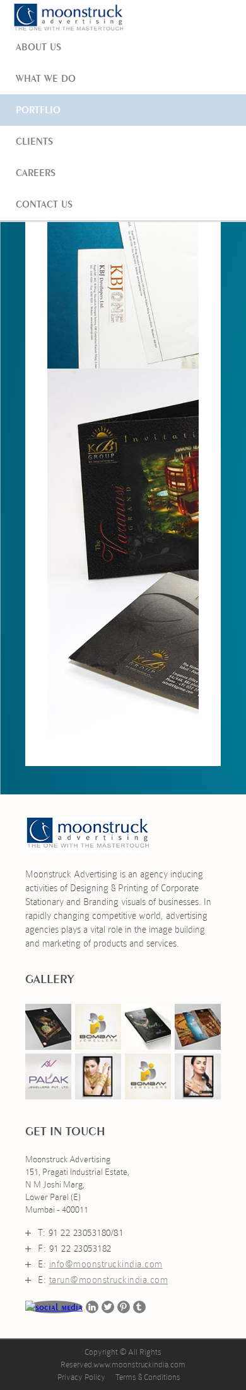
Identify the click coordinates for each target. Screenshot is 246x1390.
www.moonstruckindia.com (139, 1364)
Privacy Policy (81, 1377)
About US (38, 47)
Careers (36, 173)
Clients (34, 141)
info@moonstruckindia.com (106, 1264)
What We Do (46, 78)
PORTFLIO (38, 110)
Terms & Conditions (147, 1377)
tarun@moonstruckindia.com (108, 1280)
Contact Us (44, 204)
